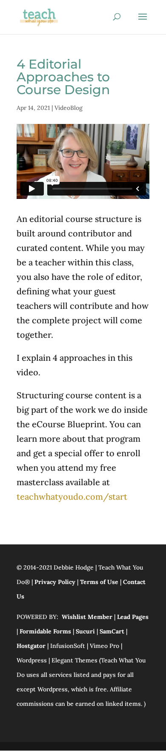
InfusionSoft (67, 646)
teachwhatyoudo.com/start (72, 496)
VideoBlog (68, 108)
